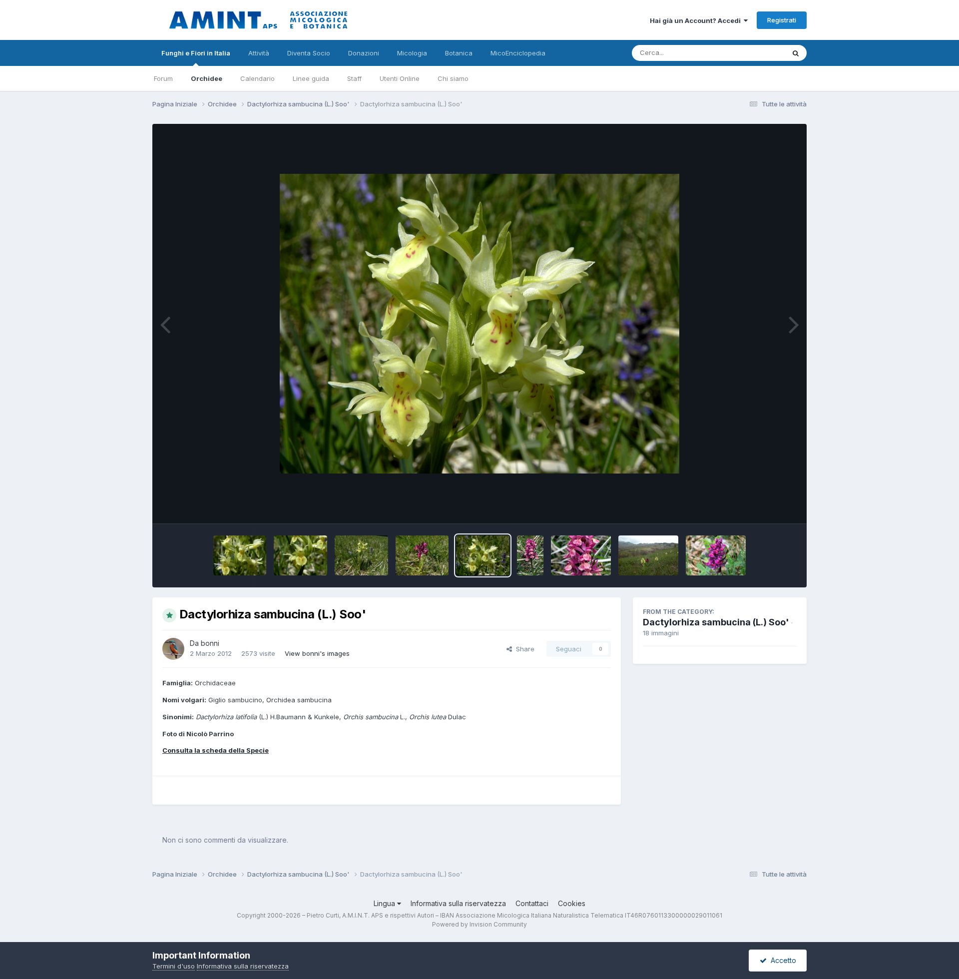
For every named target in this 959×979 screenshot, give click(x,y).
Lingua (385, 903)
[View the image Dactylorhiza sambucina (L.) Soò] (648, 555)
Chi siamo (453, 78)
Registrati (781, 20)
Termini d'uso (173, 966)
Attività (258, 53)
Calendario (257, 78)
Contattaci (531, 903)
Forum (163, 78)
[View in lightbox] (479, 324)
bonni (210, 643)
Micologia (412, 53)
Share (523, 649)
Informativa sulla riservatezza (458, 903)
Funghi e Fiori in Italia (195, 53)
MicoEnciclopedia (517, 53)
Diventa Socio (308, 53)
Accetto (781, 960)
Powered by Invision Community (479, 924)
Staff (354, 78)
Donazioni (363, 53)
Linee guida (311, 78)
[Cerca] (796, 53)
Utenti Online (400, 78)
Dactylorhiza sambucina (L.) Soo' (716, 622)
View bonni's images (317, 653)
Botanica (459, 53)
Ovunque (757, 52)
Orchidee (206, 78)
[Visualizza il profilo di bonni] (173, 649)
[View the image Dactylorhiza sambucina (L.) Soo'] (240, 555)
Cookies (571, 903)
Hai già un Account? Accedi (697, 20)
